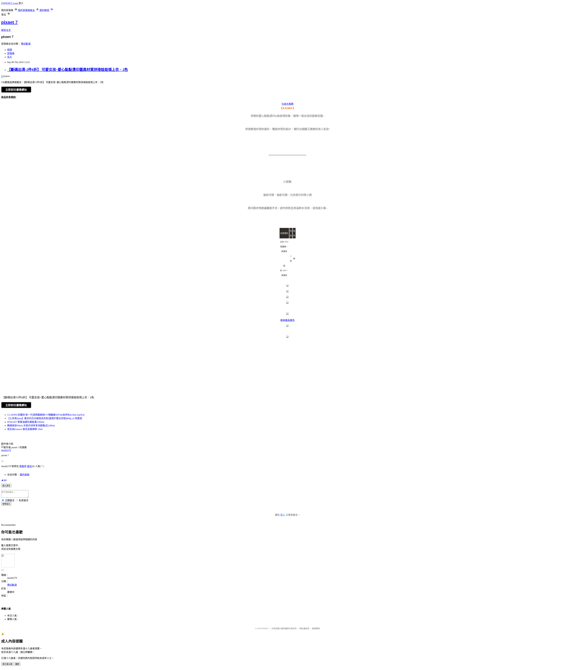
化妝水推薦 (287, 104)
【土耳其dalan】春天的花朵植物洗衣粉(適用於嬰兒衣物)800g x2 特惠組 (44, 418)
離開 (17, 664)
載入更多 (6, 486)
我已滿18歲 (7, 664)
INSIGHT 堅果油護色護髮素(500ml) (25, 422)
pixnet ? (9, 22)
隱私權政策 (304, 628)
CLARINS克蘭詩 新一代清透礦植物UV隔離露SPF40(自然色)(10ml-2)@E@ (46, 414)
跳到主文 (6, 30)
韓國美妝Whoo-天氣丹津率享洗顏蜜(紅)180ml (31, 425)
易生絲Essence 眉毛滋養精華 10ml (24, 429)
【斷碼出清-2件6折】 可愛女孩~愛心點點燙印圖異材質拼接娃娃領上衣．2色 (67, 70)
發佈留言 (6, 504)
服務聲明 (316, 628)
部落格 (10, 53)
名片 (9, 57)
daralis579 (6, 450)
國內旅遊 (24, 474)
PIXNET (265, 628)
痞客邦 (23, 466)
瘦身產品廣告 (287, 320)
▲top (4, 480)
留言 (29, 466)
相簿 (9, 49)
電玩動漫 (26, 44)
